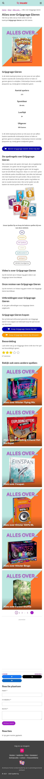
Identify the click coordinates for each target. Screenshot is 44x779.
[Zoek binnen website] (3, 3)
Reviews (12, 755)
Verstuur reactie (8, 723)
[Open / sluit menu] (40, 3)
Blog (9, 10)
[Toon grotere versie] (22, 46)
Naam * (4, 691)
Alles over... (16, 10)
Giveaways (33, 755)
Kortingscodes (14, 758)
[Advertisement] (22, 644)
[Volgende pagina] (32, 612)
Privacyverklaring (32, 758)
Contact (22, 758)
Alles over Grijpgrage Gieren (31, 10)
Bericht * (5, 709)
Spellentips (20, 755)
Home (4, 10)
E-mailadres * (6, 700)
